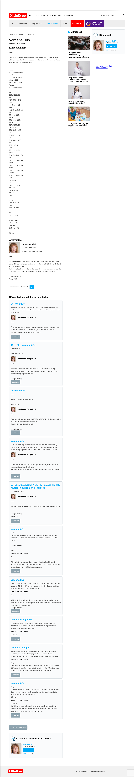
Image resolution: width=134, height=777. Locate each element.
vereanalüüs (17, 441)
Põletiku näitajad (20, 647)
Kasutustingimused (98, 771)
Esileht (11, 34)
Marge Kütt (112, 42)
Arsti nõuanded (52, 23)
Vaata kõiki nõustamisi (18, 727)
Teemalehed (23, 23)
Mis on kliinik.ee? (82, 771)
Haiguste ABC (37, 23)
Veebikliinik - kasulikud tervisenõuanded (104, 67)
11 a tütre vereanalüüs (23, 345)
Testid (65, 23)
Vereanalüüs (18, 303)
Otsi (123, 15)
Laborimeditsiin (31, 34)
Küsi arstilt (77, 23)
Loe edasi (15, 336)
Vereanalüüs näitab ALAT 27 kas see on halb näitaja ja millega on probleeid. (35, 486)
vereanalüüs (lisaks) (22, 619)
